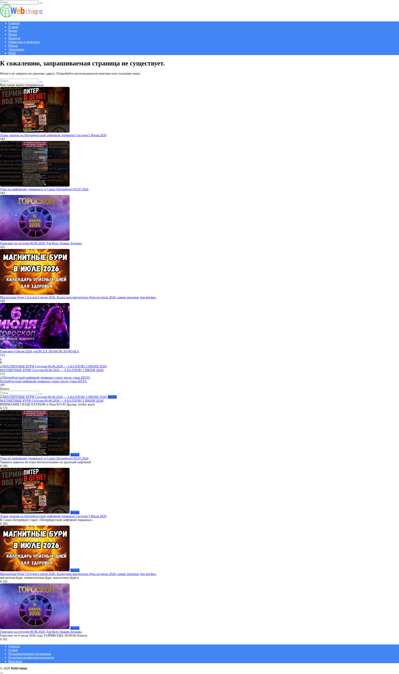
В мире (13, 27)
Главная (14, 23)
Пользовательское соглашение (29, 654)
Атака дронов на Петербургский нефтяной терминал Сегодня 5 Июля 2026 (53, 135)
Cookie (13, 650)
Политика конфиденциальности (31, 657)
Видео (12, 30)
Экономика (16, 49)
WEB (12, 53)
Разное (13, 45)
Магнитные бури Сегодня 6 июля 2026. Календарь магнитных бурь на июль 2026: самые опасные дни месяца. (78, 297)
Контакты (15, 661)
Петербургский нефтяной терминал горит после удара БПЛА (43, 381)
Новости (14, 38)
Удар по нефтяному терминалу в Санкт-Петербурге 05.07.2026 (44, 189)
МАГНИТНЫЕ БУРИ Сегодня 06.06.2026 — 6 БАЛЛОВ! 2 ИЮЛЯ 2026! (52, 370)
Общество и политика (24, 42)
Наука (12, 34)
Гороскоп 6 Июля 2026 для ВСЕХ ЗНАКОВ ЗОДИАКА (39, 351)
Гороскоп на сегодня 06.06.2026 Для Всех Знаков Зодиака (41, 243)
